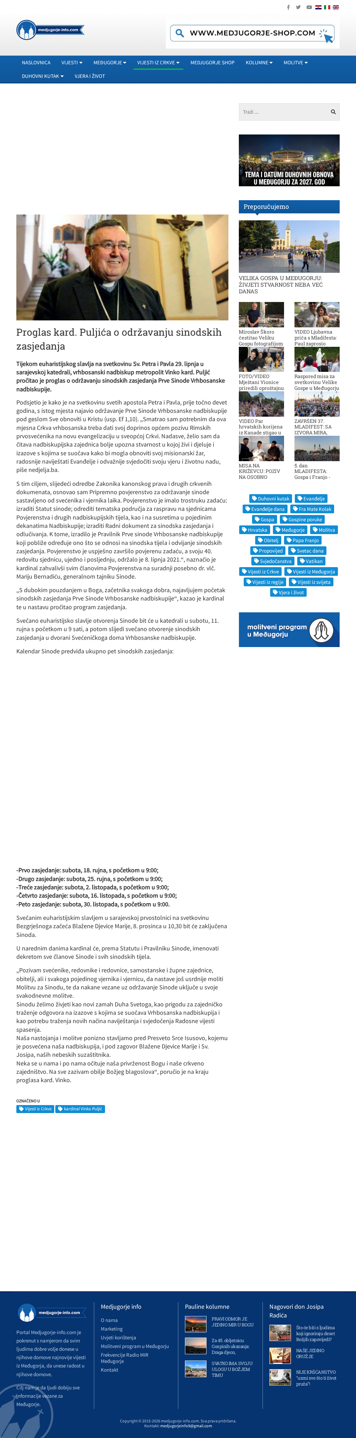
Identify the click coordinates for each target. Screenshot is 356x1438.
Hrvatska (257, 529)
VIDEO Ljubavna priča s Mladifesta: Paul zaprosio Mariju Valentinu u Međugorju (316, 343)
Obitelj (271, 540)
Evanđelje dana (268, 509)
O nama (109, 1320)
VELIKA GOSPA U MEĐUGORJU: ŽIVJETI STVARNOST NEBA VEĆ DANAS (281, 284)
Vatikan (314, 561)
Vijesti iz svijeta (314, 582)
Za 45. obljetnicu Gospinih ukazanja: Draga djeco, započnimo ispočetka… (230, 1352)
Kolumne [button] (257, 62)
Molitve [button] (293, 62)
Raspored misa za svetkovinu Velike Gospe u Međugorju (316, 382)
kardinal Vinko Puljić (83, 1109)
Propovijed (271, 550)
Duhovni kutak (273, 498)
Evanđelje (314, 498)
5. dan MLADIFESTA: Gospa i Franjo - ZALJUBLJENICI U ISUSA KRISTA (315, 477)
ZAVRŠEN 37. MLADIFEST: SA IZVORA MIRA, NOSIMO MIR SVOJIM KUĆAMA (315, 433)
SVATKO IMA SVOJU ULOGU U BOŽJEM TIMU (232, 1369)
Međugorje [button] (108, 62)
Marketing (112, 1328)
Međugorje (293, 529)
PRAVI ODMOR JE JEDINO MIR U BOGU (233, 1322)
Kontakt (109, 1369)
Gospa (267, 519)
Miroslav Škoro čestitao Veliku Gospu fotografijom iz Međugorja (261, 340)
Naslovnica (36, 62)
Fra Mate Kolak (315, 509)
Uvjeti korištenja (118, 1337)
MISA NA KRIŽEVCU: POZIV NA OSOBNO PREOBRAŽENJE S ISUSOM (260, 477)
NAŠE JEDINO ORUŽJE (310, 1353)
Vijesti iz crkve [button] (156, 62)
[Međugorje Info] (50, 29)
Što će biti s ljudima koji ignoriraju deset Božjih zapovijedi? (315, 1333)
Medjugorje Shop (213, 62)
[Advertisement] (74, 152)
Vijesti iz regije (267, 582)
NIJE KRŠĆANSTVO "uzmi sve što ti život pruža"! (316, 1378)
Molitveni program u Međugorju (135, 1346)
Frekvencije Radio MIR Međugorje (124, 1357)
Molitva (327, 529)
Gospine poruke (305, 519)
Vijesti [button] (70, 62)
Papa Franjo (306, 540)
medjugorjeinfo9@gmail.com (186, 1425)
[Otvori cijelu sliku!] (122, 267)
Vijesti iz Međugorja (314, 571)
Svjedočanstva (276, 561)
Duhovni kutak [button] (40, 76)
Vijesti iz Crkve (38, 1109)
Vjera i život (90, 76)
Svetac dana (310, 550)
